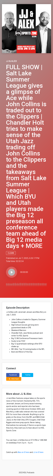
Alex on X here (23, 452)
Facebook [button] (13, 375)
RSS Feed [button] (14, 379)
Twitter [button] (28, 375)
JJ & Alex (11, 61)
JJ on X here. (38, 452)
